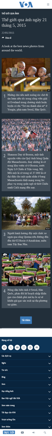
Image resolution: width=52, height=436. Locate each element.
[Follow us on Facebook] (4, 347)
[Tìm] (45, 432)
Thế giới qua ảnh (10, 13)
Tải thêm (26, 320)
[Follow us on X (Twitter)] (10, 347)
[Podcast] (30, 347)
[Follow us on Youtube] (17, 347)
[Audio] (34, 432)
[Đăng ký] (36, 347)
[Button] (6, 38)
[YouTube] (22, 432)
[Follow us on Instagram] (23, 347)
